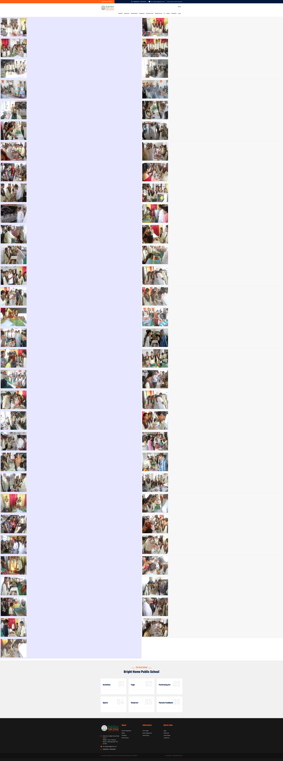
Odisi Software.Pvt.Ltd (177, 755)
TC (164, 13)
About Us (120, 13)
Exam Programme (147, 733)
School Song (146, 735)
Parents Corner (149, 13)
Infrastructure (134, 13)
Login (165, 730)
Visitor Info (166, 733)
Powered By (168, 755)
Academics (142, 13)
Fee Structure (125, 738)
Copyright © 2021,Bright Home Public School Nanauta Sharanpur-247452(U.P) (119, 755)
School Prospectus (126, 730)
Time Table (145, 730)
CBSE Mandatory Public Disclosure (174, 1)
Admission (126, 13)
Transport (124, 735)
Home (179, 6)
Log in (179, 13)
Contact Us (174, 13)
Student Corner (158, 13)
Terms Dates (167, 735)
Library (123, 733)
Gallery (168, 13)
